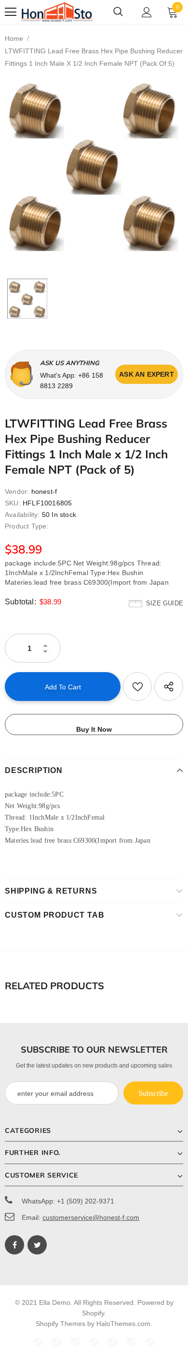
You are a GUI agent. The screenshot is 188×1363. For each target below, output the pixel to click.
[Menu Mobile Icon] (10, 12)
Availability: (22, 514)
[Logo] (57, 12)
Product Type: (27, 526)
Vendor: (17, 491)
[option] (94, 166)
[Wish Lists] (137, 686)
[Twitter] (37, 1244)
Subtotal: (20, 602)
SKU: (13, 503)
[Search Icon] (118, 12)
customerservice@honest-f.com (90, 1217)
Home (14, 38)
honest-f (44, 491)
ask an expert (146, 374)
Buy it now (94, 729)
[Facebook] (14, 1244)
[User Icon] (147, 12)
